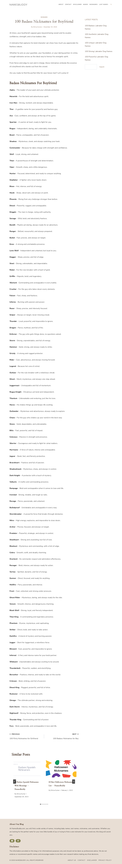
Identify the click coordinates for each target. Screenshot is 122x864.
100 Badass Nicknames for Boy (66, 736)
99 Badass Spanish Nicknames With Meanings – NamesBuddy (27, 785)
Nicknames (93, 4)
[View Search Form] (111, 4)
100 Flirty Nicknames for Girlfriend (24, 736)
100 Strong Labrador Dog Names (98, 51)
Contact (68, 4)
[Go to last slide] (14, 781)
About (61, 4)
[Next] (73, 781)
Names (85, 4)
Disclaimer (77, 4)
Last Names (103, 4)
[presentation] (27, 768)
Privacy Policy (105, 860)
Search (101, 67)
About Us (72, 860)
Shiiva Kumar (37, 27)
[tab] (40, 804)
